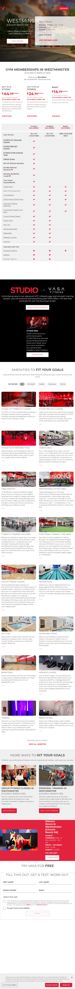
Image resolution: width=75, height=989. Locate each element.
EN (68, 3)
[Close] (72, 977)
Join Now (64, 8)
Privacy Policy (42, 905)
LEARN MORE (37, 355)
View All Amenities (37, 744)
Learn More (52, 857)
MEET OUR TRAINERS (49, 811)
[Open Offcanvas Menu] (72, 8)
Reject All (66, 985)
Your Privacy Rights (10, 985)
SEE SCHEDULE (9, 811)
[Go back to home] (3, 8)
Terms (28, 905)
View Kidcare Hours (48, 40)
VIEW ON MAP (17, 41)
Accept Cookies (52, 985)
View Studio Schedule (37, 307)
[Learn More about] (3, 425)
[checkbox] (4, 901)
